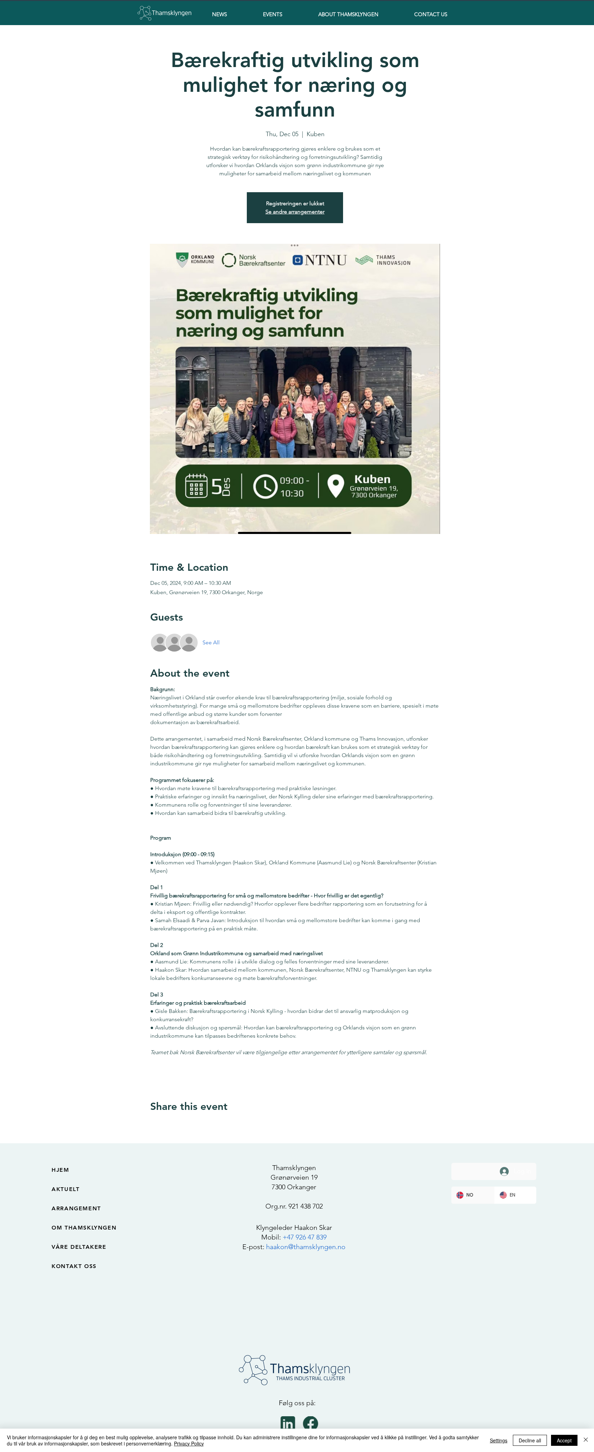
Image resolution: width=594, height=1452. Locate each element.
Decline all (530, 1440)
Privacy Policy (189, 1443)
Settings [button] (498, 1440)
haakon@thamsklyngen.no (305, 1247)
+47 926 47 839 (305, 1237)
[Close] (586, 1440)
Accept (564, 1440)
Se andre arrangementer (294, 211)
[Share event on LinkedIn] (187, 1125)
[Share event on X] (170, 1125)
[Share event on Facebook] (153, 1125)
